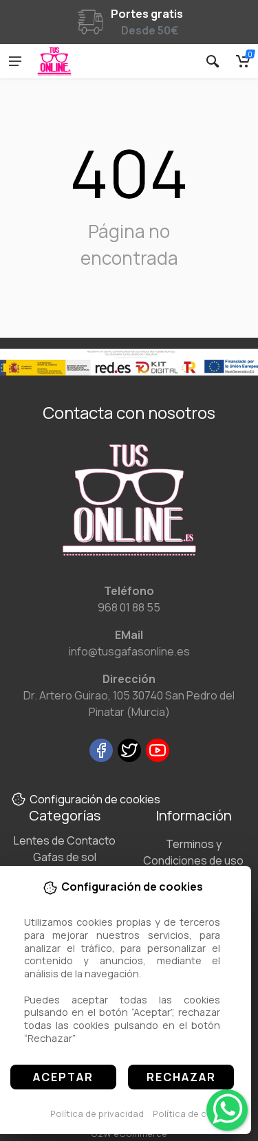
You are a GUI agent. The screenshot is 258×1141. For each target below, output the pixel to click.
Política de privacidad (97, 1113)
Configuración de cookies (95, 799)
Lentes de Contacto (65, 840)
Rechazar (181, 1077)
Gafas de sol (64, 857)
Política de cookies (194, 1113)
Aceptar (63, 1077)
